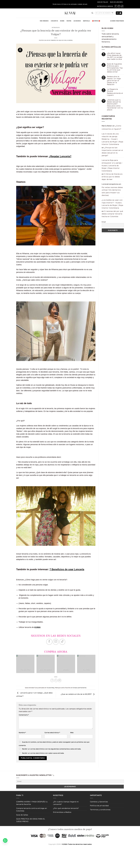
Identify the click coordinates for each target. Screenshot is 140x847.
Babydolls (86, 20)
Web (71, 732)
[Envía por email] (59, 680)
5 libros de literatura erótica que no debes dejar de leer (112, 176)
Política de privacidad (99, 806)
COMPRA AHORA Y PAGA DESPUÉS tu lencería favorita (32, 803)
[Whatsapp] (5, 842)
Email (104, 222)
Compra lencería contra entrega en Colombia (31, 809)
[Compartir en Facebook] (52, 680)
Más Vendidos (44, 20)
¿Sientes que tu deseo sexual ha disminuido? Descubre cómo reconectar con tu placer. (115, 105)
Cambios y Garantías (99, 802)
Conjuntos (54, 20)
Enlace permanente (79, 687)
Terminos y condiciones (100, 810)
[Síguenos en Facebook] (115, 6)
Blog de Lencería (116, 2)
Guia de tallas (102, 2)
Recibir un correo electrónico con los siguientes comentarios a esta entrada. (51, 749)
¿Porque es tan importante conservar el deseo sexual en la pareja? (112, 151)
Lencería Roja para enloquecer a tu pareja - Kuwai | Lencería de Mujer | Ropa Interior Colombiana (112, 165)
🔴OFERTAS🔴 (96, 20)
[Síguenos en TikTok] (122, 6)
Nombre (22, 732)
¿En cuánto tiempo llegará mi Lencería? (66, 803)
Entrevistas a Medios (105, 6)
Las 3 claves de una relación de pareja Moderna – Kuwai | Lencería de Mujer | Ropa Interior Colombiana (112, 139)
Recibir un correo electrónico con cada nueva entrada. (43, 753)
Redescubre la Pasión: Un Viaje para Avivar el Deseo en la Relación (114, 80)
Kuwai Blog (56, 28)
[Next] (97, 665)
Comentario (24, 715)
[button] (92, 13)
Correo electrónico (52, 732)
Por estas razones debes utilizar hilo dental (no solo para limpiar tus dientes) (112, 191)
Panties (69, 20)
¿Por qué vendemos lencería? (66, 808)
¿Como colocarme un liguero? (111, 127)
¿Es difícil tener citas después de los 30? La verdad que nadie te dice (114, 56)
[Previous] (14, 665)
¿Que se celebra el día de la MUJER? (76, 694)
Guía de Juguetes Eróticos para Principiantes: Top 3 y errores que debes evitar (114, 68)
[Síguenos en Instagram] (118, 6)
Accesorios (77, 20)
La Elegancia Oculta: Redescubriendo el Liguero (115, 92)
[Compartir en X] (56, 680)
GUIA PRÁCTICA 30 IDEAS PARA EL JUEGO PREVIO (30, 820)
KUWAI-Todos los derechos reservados (77, 844)
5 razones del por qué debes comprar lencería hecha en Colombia (112, 213)
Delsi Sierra (68, 40)
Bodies (62, 20)
